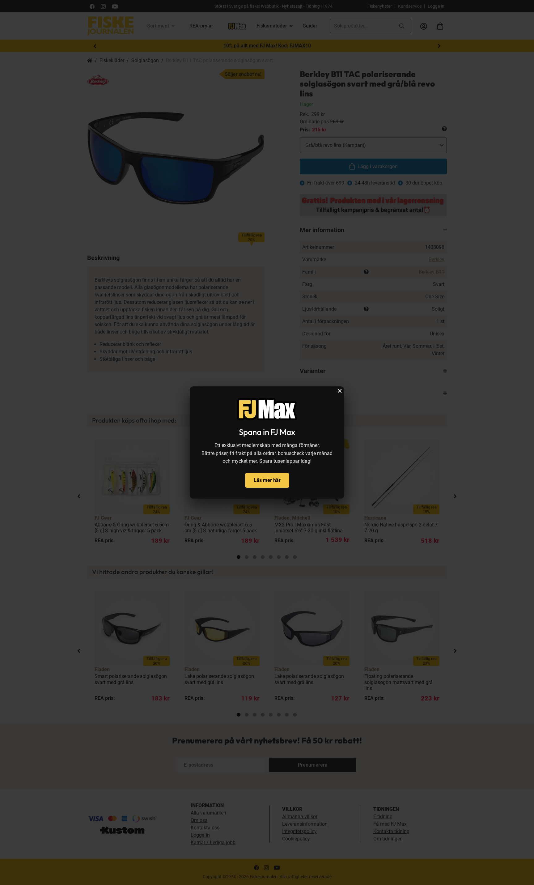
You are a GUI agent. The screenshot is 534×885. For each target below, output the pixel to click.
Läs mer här (267, 480)
